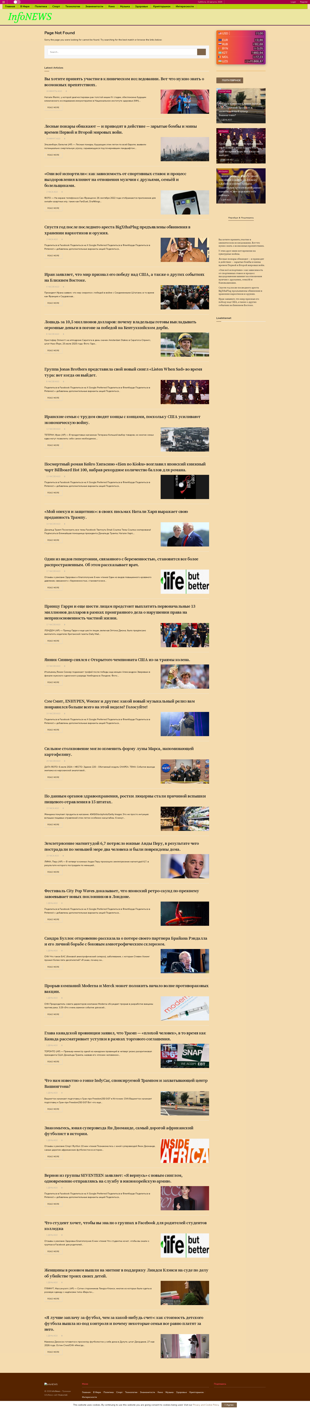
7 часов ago (227, 160)
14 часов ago (53, 524)
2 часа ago (52, 192)
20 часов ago (53, 761)
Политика (41, 6)
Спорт (56, 6)
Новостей (62, 1395)
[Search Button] (201, 52)
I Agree (229, 1405)
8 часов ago (52, 334)
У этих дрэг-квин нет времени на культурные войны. (237, 253)
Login (293, 2)
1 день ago (52, 903)
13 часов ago (53, 476)
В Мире (25, 6)
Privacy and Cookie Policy (206, 1404)
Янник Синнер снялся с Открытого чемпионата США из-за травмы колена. (117, 660)
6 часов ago (52, 287)
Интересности (185, 6)
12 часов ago (53, 429)
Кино (111, 6)
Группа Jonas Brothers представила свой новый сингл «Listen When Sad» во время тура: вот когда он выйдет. (241, 149)
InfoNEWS (30, 17)
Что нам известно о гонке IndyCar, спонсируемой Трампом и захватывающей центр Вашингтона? (240, 109)
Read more (53, 107)
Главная (10, 6)
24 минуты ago (54, 91)
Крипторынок (161, 6)
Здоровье (141, 6)
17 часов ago (53, 571)
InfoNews (56, 1391)
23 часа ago (52, 808)
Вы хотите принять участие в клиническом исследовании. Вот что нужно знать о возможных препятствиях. (241, 242)
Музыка (125, 6)
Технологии (72, 6)
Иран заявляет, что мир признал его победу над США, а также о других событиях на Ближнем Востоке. (239, 302)
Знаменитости (94, 6)
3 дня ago (225, 200)
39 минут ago (53, 139)
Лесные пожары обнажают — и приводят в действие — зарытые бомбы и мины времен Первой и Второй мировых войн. (242, 262)
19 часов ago (53, 666)
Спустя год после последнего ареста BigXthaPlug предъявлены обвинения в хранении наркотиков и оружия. (240, 291)
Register (304, 2)
